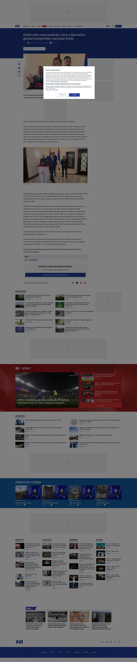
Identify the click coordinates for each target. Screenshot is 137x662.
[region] (69, 82)
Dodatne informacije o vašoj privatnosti (59, 81)
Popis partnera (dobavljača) (52, 89)
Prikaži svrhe (63, 94)
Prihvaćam (74, 94)
